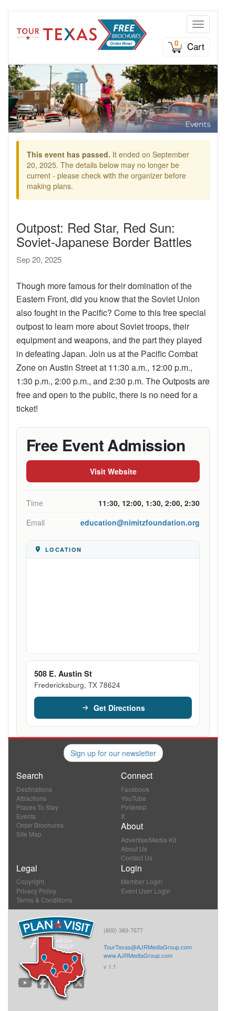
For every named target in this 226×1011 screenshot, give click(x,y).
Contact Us (136, 857)
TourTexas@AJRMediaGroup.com (148, 947)
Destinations (34, 789)
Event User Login (145, 890)
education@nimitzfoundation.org (140, 522)
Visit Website (113, 471)
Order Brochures (40, 824)
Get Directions (119, 707)
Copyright (30, 881)
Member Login (141, 881)
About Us (134, 848)
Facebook (135, 789)
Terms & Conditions (44, 899)
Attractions (31, 798)
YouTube (133, 798)
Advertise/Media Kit (148, 839)
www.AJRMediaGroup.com (138, 955)
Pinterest (133, 806)
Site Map (29, 833)
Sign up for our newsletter (113, 753)
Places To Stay (37, 806)
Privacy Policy (36, 890)
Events (26, 815)
